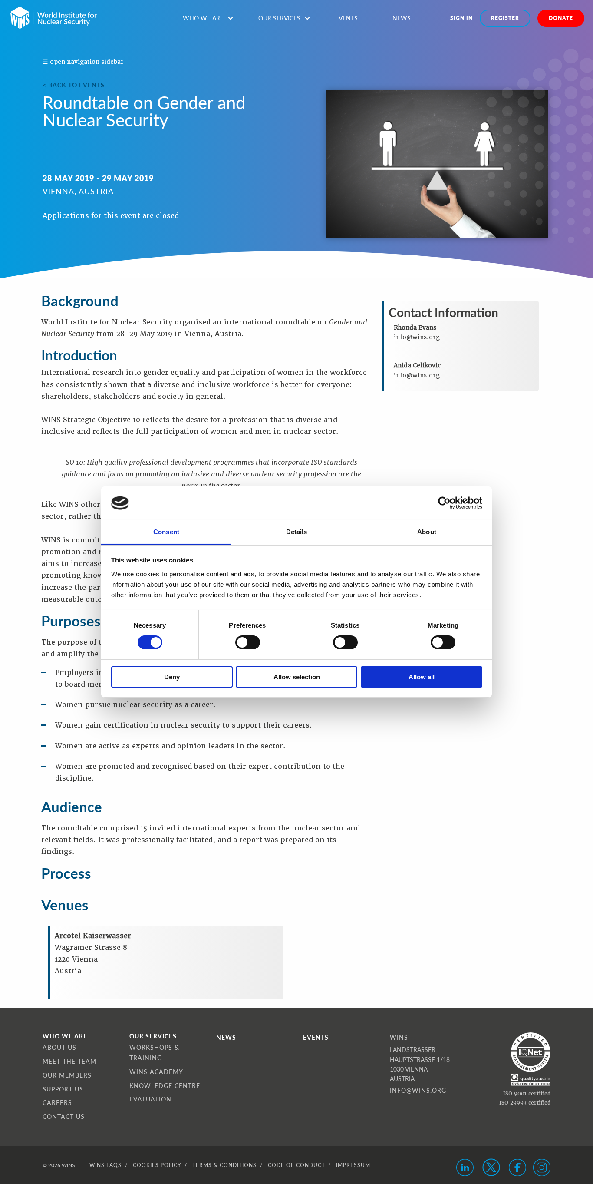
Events (346, 17)
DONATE (561, 18)
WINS (399, 1037)
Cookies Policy (157, 1165)
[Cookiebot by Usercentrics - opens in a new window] (444, 502)
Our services (279, 17)
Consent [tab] (166, 532)
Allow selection (296, 677)
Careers (57, 1102)
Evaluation (150, 1099)
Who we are (203, 17)
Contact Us (64, 1116)
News (401, 17)
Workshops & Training (154, 1052)
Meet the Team (69, 1061)
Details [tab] (296, 532)
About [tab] (426, 532)
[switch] (247, 642)
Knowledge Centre (164, 1085)
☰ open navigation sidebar (83, 62)
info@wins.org (418, 1090)
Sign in (461, 18)
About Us (59, 1047)
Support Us (63, 1089)
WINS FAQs (105, 1165)
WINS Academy (156, 1071)
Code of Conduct (296, 1165)
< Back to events (74, 84)
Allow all (422, 677)
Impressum (353, 1165)
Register (505, 18)
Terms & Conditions (224, 1165)
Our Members (67, 1075)
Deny (172, 677)
